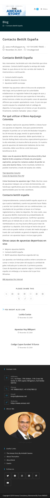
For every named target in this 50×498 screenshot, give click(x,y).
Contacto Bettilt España (14, 26)
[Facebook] (15, 476)
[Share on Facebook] (12, 294)
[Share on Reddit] (42, 294)
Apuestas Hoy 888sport (25, 329)
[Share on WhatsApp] (31, 298)
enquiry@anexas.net (19, 396)
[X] (8, 476)
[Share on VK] (36, 294)
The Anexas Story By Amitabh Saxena (19, 453)
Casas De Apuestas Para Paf (13, 176)
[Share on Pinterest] (18, 294)
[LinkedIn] (29, 476)
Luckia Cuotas (25, 314)
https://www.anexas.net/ (20, 403)
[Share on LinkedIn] (24, 294)
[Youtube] (8, 483)
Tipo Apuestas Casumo (11, 173)
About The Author (13, 457)
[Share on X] (6, 294)
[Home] (3, 26)
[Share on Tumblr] (19, 298)
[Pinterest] (36, 476)
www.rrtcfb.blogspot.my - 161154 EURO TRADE (25, 47)
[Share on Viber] (30, 294)
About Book (11, 460)
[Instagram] (22, 476)
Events (9, 463)
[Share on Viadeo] (25, 298)
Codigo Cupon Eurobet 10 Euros (25, 344)
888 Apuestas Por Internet (13, 279)
